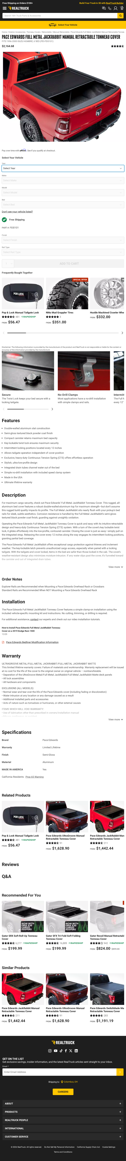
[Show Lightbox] (63, 97)
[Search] (120, 15)
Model (4, 188)
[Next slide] (122, 333)
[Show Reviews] (117, 46)
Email (5, 1066)
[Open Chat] (104, 8)
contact (34, 619)
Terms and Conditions (63, 1152)
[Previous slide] (4, 333)
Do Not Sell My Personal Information (59, 1147)
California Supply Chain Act (88, 1147)
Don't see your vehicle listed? (17, 211)
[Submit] (120, 1072)
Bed (3, 200)
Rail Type (5, 247)
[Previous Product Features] (4, 409)
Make (4, 175)
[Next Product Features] (52, 409)
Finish (4, 235)
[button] (63, 1103)
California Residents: (23, 776)
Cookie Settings (108, 1147)
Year (4, 163)
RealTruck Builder (115, 3)
